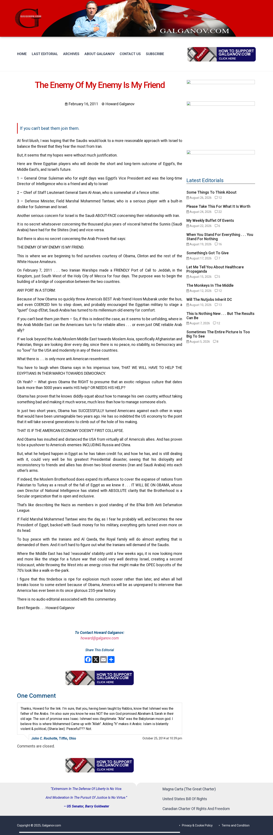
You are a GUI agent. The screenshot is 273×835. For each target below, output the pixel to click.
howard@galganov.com (100, 638)
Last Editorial (45, 54)
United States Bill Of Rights (185, 799)
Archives (71, 54)
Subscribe (155, 54)
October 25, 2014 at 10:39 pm (162, 738)
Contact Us (130, 54)
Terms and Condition (236, 825)
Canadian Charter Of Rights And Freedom (196, 809)
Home (22, 54)
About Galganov (99, 54)
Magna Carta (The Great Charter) (189, 789)
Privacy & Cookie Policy (197, 825)
